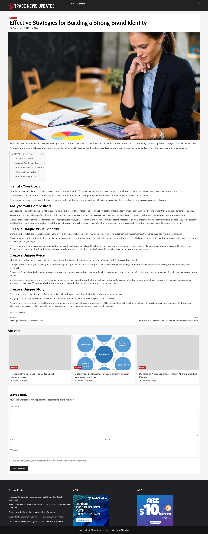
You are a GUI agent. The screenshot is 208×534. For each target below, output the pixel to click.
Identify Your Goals (24, 158)
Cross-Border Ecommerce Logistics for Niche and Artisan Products (36, 517)
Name (13, 439)
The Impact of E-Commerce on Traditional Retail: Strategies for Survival (168, 319)
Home (71, 3)
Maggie (24, 380)
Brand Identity (19, 312)
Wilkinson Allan (31, 28)
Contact (81, 3)
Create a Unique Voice (26, 172)
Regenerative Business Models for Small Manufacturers (32, 512)
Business (13, 18)
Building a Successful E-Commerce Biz (26, 319)
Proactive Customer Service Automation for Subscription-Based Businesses (35, 498)
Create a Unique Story (26, 176)
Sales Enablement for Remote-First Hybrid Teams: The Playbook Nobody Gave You (39, 505)
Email (108, 439)
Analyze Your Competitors (27, 163)
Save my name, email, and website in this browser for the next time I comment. (48, 460)
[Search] (198, 3)
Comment (15, 406)
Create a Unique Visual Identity (30, 167)
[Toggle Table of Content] (41, 154)
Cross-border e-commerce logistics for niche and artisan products (36, 521)
